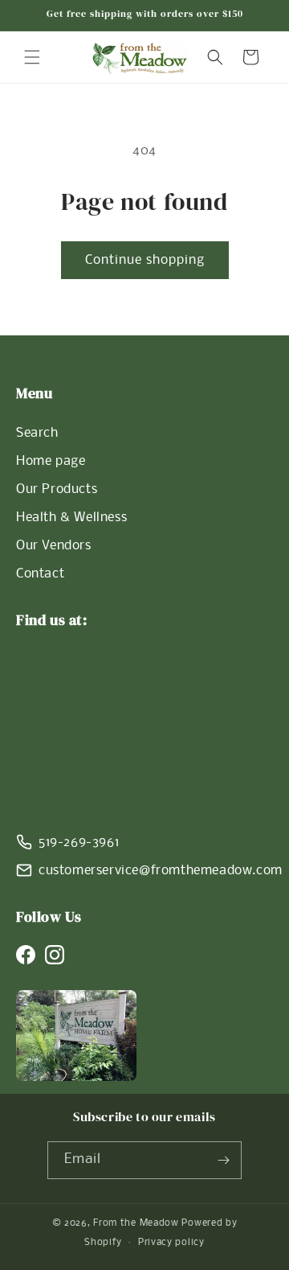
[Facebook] (25, 954)
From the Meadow (136, 1223)
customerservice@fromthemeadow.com (161, 870)
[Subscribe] (223, 1160)
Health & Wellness (71, 517)
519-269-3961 (79, 842)
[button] (32, 57)
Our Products (56, 489)
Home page (50, 461)
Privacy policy (171, 1242)
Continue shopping (145, 260)
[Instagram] (54, 954)
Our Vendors (54, 546)
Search (37, 433)
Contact (40, 574)
